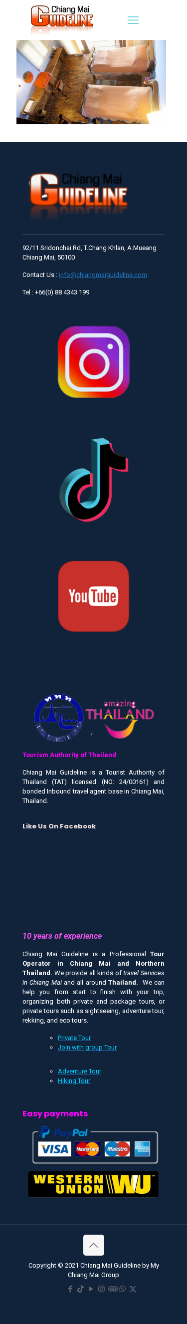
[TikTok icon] (80, 1289)
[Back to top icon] (93, 1245)
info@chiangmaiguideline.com (103, 274)
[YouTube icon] (91, 1289)
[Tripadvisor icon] (112, 1289)
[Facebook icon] (70, 1289)
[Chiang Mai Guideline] (61, 19)
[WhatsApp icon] (122, 1289)
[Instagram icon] (101, 1289)
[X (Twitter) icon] (133, 1289)
